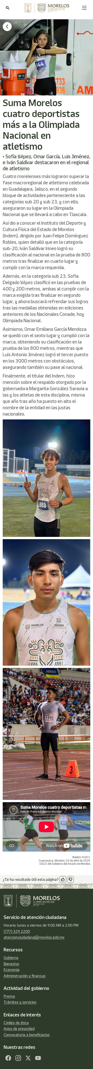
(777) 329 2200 (17, 931)
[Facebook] (8, 1058)
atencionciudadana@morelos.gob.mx (34, 937)
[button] (84, 8)
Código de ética (16, 1022)
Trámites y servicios (20, 1002)
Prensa (9, 996)
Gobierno (11, 957)
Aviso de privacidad (19, 1028)
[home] (45, 8)
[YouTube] (37, 1058)
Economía (11, 969)
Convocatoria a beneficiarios (27, 1034)
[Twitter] (28, 1058)
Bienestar (11, 964)
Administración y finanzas (25, 976)
